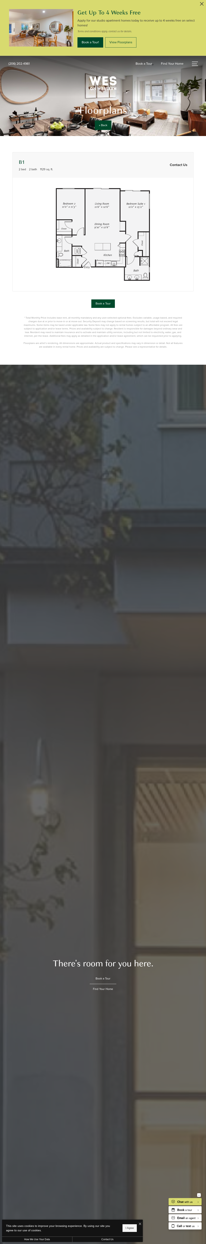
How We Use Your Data (37, 1239)
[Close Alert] (202, 5)
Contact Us (107, 1239)
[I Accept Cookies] (140, 1224)
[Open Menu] (195, 64)
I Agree (130, 1227)
